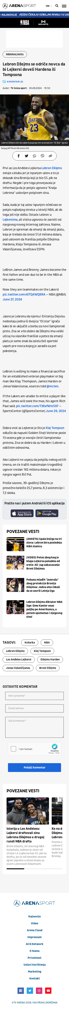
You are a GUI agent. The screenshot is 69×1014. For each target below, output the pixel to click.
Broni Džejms (47, 668)
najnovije (34, 916)
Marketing (34, 971)
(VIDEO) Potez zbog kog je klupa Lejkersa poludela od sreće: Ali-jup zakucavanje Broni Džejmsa (43, 563)
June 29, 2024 (56, 411)
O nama (34, 951)
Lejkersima (10, 220)
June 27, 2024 (12, 299)
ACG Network (34, 944)
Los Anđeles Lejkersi (18, 659)
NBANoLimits (15, 54)
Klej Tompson (54, 428)
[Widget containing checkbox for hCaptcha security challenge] (34, 749)
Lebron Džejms (51, 168)
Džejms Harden (50, 659)
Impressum (34, 937)
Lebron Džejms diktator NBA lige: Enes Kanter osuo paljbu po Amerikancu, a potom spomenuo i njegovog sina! (44, 609)
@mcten (52, 386)
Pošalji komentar (34, 767)
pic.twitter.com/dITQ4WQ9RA (24, 295)
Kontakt (34, 978)
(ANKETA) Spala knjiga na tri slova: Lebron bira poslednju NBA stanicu (44, 542)
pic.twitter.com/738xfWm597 (37, 406)
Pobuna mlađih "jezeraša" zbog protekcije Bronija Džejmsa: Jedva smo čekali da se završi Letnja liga (43, 585)
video (34, 923)
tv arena (19, 1002)
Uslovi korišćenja (35, 965)
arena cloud (34, 930)
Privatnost (34, 958)
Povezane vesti (23, 531)
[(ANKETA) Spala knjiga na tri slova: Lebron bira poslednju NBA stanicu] (15, 544)
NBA (47, 642)
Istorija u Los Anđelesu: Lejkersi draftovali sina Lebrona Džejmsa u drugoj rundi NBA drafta (25, 835)
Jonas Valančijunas (18, 668)
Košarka (30, 642)
